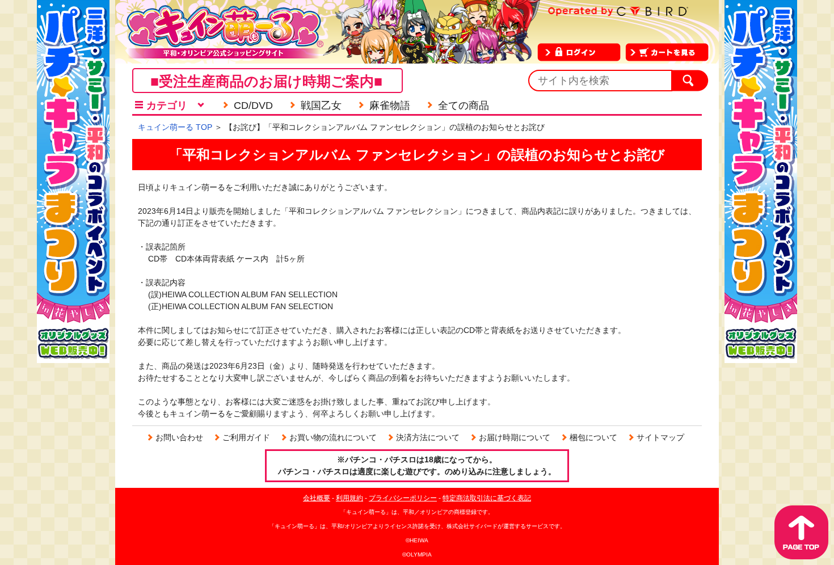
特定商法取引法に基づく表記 (487, 498)
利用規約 (349, 498)
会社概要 (316, 498)
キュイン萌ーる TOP (175, 127)
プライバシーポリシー (403, 498)
